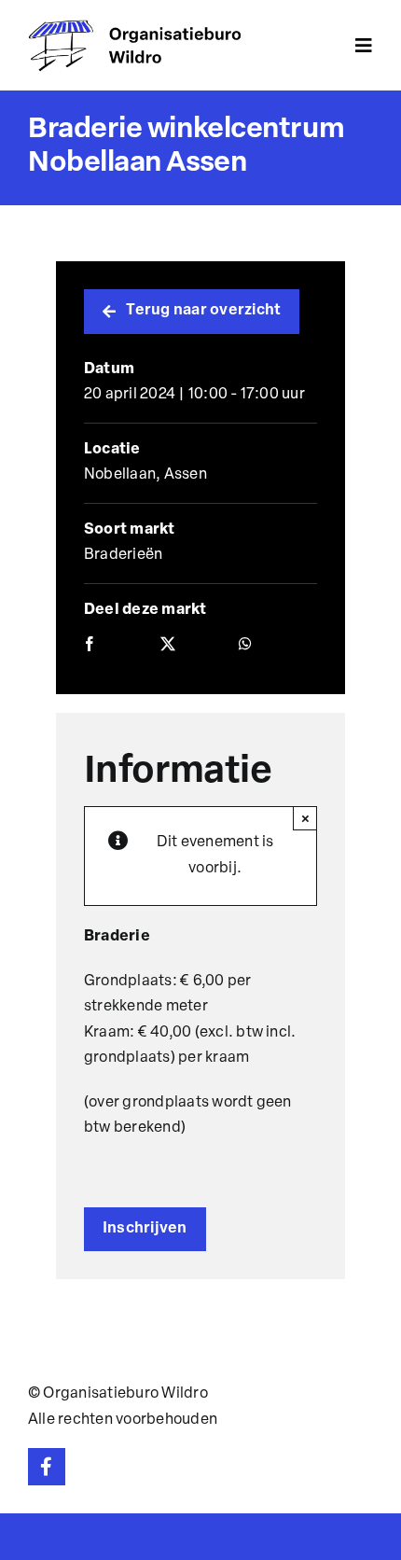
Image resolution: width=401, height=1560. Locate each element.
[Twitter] (168, 646)
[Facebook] (89, 646)
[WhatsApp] (245, 646)
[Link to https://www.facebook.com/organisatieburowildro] (46, 1466)
